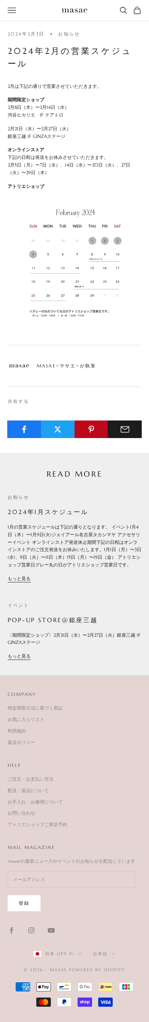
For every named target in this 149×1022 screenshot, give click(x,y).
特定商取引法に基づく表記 (35, 708)
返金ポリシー (21, 742)
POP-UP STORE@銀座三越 (53, 620)
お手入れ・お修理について (35, 802)
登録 (24, 903)
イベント (18, 605)
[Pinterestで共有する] (91, 429)
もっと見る (19, 578)
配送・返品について (28, 790)
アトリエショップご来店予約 (37, 824)
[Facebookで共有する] (24, 429)
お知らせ (69, 34)
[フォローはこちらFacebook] (11, 930)
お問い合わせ (21, 813)
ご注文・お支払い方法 (30, 779)
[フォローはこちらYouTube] (51, 930)
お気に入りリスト (26, 719)
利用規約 (17, 731)
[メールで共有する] (124, 429)
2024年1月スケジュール (48, 512)
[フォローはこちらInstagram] (31, 930)
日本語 (100, 953)
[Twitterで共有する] (57, 429)
